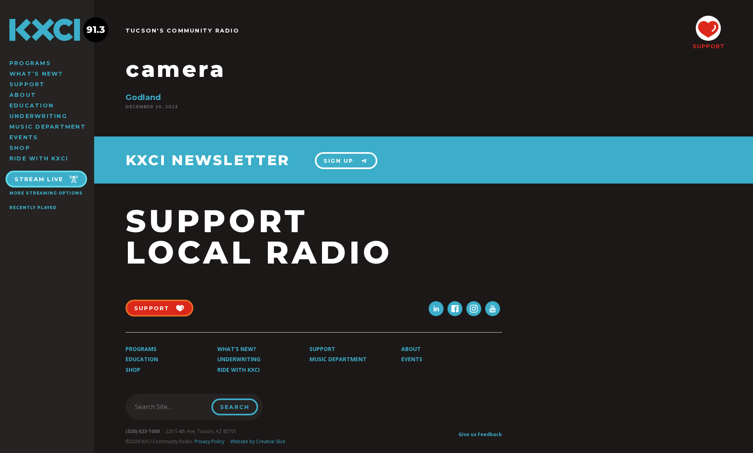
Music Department (47, 126)
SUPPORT (708, 46)
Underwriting (38, 116)
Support (27, 84)
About (22, 94)
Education (31, 105)
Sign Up (339, 160)
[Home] (47, 29)
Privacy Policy (209, 441)
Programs (30, 63)
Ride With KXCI (38, 158)
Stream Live (39, 179)
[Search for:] (170, 406)
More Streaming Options (46, 193)
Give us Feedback (480, 434)
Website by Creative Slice (258, 441)
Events (23, 137)
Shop (19, 147)
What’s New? (36, 73)
